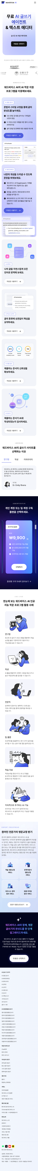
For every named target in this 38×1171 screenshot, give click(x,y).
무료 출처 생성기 (6, 1059)
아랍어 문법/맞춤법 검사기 (8, 1036)
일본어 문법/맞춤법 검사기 (8, 1021)
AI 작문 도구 (5, 1096)
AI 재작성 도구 (5, 996)
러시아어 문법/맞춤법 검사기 (8, 1033)
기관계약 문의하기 (6, 1126)
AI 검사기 (4, 993)
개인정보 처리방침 (6, 1129)
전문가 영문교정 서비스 (7, 1099)
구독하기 (19, 567)
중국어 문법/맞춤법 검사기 (8, 1015)
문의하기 (4, 1123)
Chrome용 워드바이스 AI (8, 1109)
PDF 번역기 (5, 1052)
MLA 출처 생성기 (6, 1066)
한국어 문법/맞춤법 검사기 (8, 1018)
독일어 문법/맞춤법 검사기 (8, 1030)
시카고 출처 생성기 (6, 1069)
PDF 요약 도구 (5, 1055)
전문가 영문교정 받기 (17, 905)
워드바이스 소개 (5, 1120)
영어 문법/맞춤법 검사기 (7, 1012)
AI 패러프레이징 (6, 978)
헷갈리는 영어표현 (6, 1082)
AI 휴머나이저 (5, 981)
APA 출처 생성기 (6, 1063)
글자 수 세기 (5, 1004)
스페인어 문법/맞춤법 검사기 (8, 1024)
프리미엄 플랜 (5, 1090)
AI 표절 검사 (5, 990)
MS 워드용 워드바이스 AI (8, 1107)
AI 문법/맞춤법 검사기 (7, 1009)
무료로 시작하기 (19, 44)
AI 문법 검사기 (5, 975)
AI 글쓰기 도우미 (6, 972)
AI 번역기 (4, 984)
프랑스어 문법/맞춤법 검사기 (8, 1027)
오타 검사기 (4, 1002)
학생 (16, 459)
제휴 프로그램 (5, 1135)
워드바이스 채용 (5, 1137)
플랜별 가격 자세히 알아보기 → (19, 581)
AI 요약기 (4, 987)
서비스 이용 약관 (6, 1132)
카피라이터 (28, 459)
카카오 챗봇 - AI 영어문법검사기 (9, 1112)
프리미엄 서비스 (27, 944)
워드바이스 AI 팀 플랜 (7, 1093)
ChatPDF (4, 1049)
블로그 (3, 1079)
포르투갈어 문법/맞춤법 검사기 (9, 1038)
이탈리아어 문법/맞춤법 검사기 (9, 1041)
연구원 (6, 459)
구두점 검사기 (5, 999)
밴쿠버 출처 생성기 (6, 1071)
